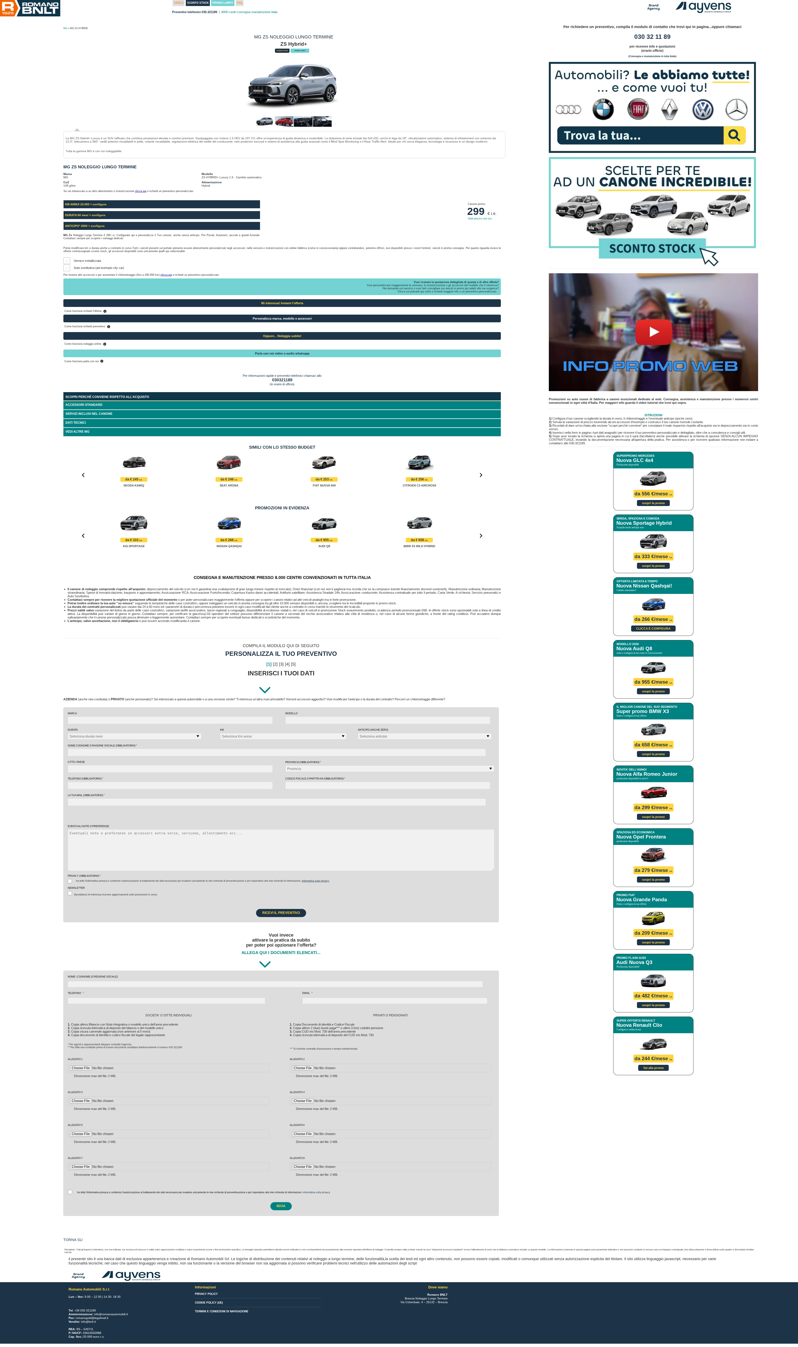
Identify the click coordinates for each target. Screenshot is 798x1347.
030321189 (282, 380)
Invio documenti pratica (19, 323)
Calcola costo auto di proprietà (24, 194)
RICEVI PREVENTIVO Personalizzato (27, 24)
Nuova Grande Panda (641, 899)
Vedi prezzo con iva (479, 218)
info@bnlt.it (88, 1321)
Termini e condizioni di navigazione (221, 1311)
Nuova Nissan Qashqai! (644, 586)
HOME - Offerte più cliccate (26, 35)
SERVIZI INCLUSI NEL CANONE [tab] (88, 413)
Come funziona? (14, 234)
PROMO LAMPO (18, 54)
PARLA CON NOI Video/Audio (23, 184)
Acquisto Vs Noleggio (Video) (23, 224)
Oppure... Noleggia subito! (282, 336)
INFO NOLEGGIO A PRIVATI (21, 154)
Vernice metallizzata (87, 260)
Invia (281, 1206)
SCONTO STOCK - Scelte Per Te (29, 64)
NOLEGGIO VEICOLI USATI (21, 353)
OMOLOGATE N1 (14, 114)
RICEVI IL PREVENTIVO (281, 913)
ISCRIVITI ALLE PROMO (19, 373)
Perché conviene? (15, 214)
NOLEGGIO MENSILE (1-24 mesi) (25, 134)
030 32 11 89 (652, 36)
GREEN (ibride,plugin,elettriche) (25, 84)
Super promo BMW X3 (642, 711)
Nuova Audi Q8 (634, 648)
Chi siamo (9, 274)
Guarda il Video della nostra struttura (28, 303)
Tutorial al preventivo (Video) (23, 333)
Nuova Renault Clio (639, 1025)
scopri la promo (653, 503)
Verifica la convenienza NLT (22, 204)
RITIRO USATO (12, 363)
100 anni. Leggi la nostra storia (24, 293)
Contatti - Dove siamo (17, 313)
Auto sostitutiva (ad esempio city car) (99, 268)
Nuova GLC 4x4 (634, 460)
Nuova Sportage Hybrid (644, 523)
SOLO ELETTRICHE (16, 94)
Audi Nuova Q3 (634, 962)
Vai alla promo (653, 1068)
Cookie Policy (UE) (209, 1302)
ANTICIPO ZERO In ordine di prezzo (27, 74)
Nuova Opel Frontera (641, 837)
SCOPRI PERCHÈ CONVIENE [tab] (107, 397)
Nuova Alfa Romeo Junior (646, 774)
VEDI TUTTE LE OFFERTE (20, 174)
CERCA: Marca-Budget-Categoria (29, 44)
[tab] (282, 432)
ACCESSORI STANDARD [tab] (83, 404)
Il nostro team (12, 284)
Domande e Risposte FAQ (20, 264)
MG (65, 28)
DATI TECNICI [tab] (75, 422)
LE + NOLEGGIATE (15, 144)
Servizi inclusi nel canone (20, 244)
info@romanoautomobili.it (111, 1314)
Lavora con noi (13, 343)
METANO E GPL (13, 104)
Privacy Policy (206, 1293)
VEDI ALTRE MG (77, 431)
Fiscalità (8, 254)
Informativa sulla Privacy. (315, 880)
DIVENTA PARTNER (15, 164)
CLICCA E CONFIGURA (653, 628)
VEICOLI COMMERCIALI (19, 124)
